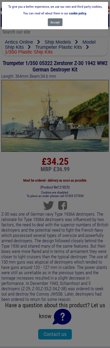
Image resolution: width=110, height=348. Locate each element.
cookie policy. (78, 13)
